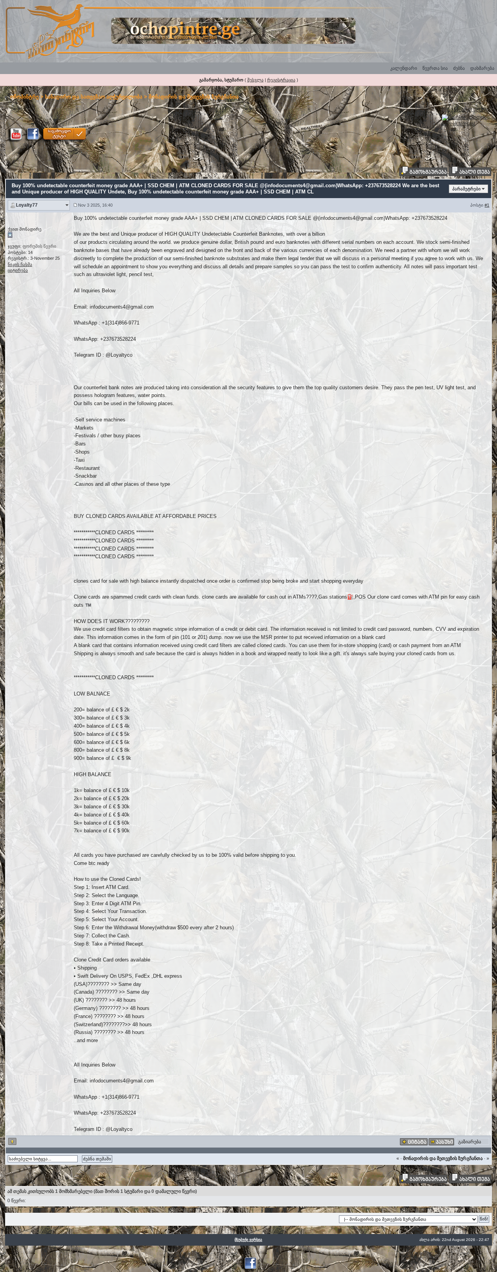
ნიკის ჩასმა (20, 264)
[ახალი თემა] (470, 171)
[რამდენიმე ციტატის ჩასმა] (414, 1141)
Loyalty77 (27, 205)
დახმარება (482, 68)
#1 (487, 205)
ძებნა (459, 68)
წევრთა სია (435, 68)
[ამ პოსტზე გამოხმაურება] (441, 1141)
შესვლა (255, 80)
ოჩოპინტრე (24, 97)
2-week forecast (458, 123)
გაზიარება (469, 1141)
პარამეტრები (466, 188)
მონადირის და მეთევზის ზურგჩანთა (194, 97)
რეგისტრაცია (281, 80)
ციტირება (18, 270)
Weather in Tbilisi (472, 109)
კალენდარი (403, 68)
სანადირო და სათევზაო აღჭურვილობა (93, 97)
